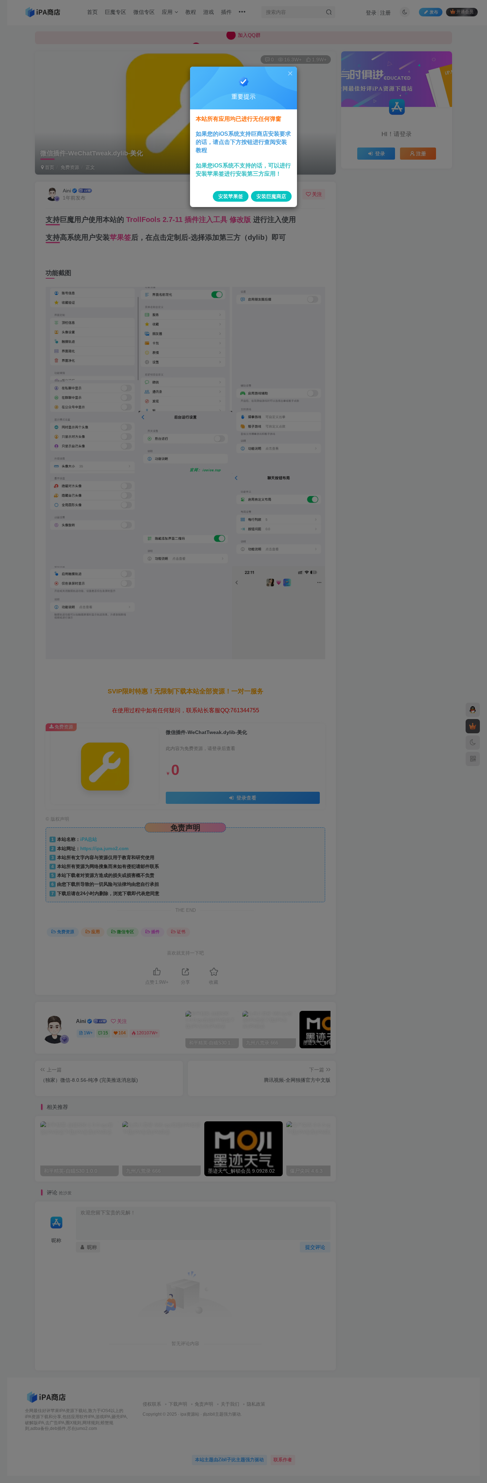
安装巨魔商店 (271, 196)
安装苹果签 (230, 196)
